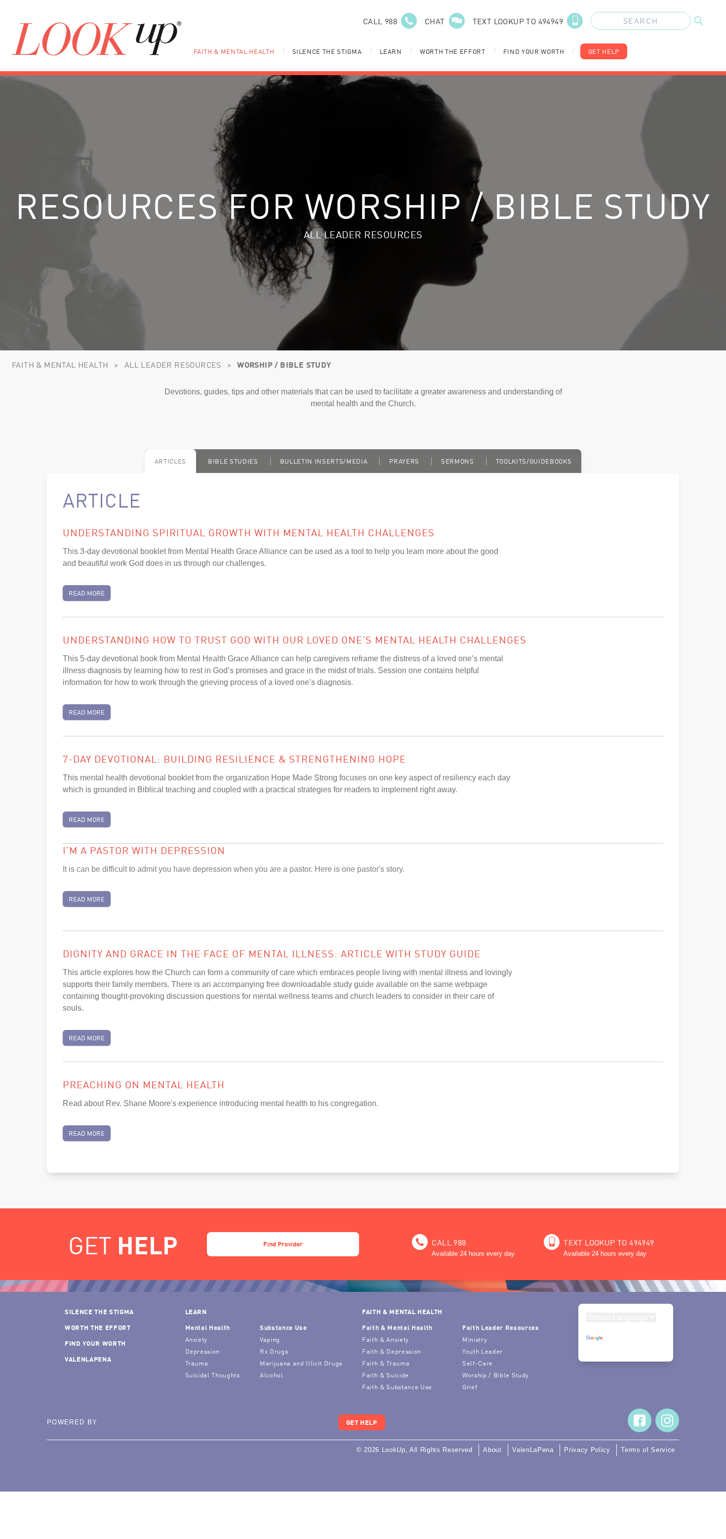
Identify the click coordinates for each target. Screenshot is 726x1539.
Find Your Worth (534, 51)
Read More (87, 593)
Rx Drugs (274, 1351)
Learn (391, 51)
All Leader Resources (172, 364)
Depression (202, 1351)
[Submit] (698, 21)
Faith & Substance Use (397, 1386)
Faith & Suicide (385, 1374)
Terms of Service (648, 1450)
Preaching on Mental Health (144, 1084)
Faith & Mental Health (234, 51)
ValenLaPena (88, 1359)
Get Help (603, 51)
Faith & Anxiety (385, 1339)
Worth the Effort (452, 51)
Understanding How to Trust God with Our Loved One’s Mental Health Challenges (294, 639)
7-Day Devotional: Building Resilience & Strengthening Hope (234, 758)
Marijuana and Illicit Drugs (301, 1363)
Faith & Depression (391, 1351)
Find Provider (283, 1243)
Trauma (196, 1363)
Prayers (404, 461)
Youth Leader (482, 1351)
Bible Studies (233, 461)
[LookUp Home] (97, 38)
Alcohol (271, 1374)
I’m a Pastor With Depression (144, 849)
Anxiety (196, 1339)
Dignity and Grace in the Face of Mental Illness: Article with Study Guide (272, 953)
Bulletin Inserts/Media (324, 461)
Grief (469, 1386)
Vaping (270, 1339)
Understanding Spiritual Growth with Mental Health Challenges (249, 532)
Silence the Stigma (327, 51)
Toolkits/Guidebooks (534, 461)
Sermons (457, 461)
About (492, 1450)
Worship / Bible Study (495, 1374)
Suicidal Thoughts (212, 1374)
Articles (170, 461)
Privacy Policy (587, 1450)
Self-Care (477, 1363)
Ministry (474, 1339)
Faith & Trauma (385, 1363)
